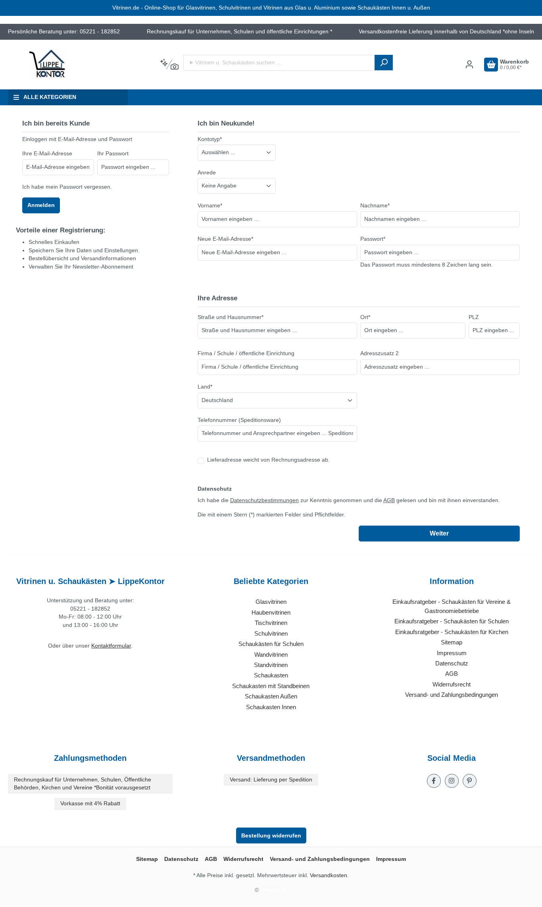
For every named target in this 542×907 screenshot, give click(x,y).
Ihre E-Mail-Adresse (47, 154)
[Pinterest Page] (470, 781)
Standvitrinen (271, 664)
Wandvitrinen (271, 654)
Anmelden (41, 205)
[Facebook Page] (434, 781)
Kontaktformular (111, 646)
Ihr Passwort (113, 154)
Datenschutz (451, 663)
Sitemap (451, 642)
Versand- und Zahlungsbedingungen (451, 694)
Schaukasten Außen (271, 696)
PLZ (474, 317)
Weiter (439, 533)
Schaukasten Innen (271, 707)
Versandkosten (328, 875)
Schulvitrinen (271, 633)
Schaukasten (271, 675)
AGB (389, 500)
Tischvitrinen (271, 622)
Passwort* (372, 239)
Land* (205, 387)
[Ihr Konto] (469, 64)
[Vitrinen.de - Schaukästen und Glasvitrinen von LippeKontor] (47, 64)
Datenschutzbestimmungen (264, 500)
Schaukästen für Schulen (271, 643)
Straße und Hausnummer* (230, 317)
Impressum (452, 653)
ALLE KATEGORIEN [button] (49, 97)
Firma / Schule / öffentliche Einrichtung (246, 353)
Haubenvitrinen (271, 612)
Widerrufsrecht (451, 684)
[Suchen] (384, 62)
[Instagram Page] (452, 781)
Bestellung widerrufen (271, 835)
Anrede (207, 173)
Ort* (365, 317)
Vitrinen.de (273, 890)
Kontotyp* (210, 139)
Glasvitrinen (271, 601)
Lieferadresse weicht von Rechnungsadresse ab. (268, 460)
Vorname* (210, 206)
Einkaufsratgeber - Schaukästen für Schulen (451, 621)
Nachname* (375, 206)
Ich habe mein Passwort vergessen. (67, 187)
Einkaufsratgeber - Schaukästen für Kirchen (451, 632)
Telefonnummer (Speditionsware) (239, 420)
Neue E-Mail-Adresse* (225, 239)
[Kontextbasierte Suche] (169, 65)
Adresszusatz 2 (379, 353)
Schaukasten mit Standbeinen (270, 686)
